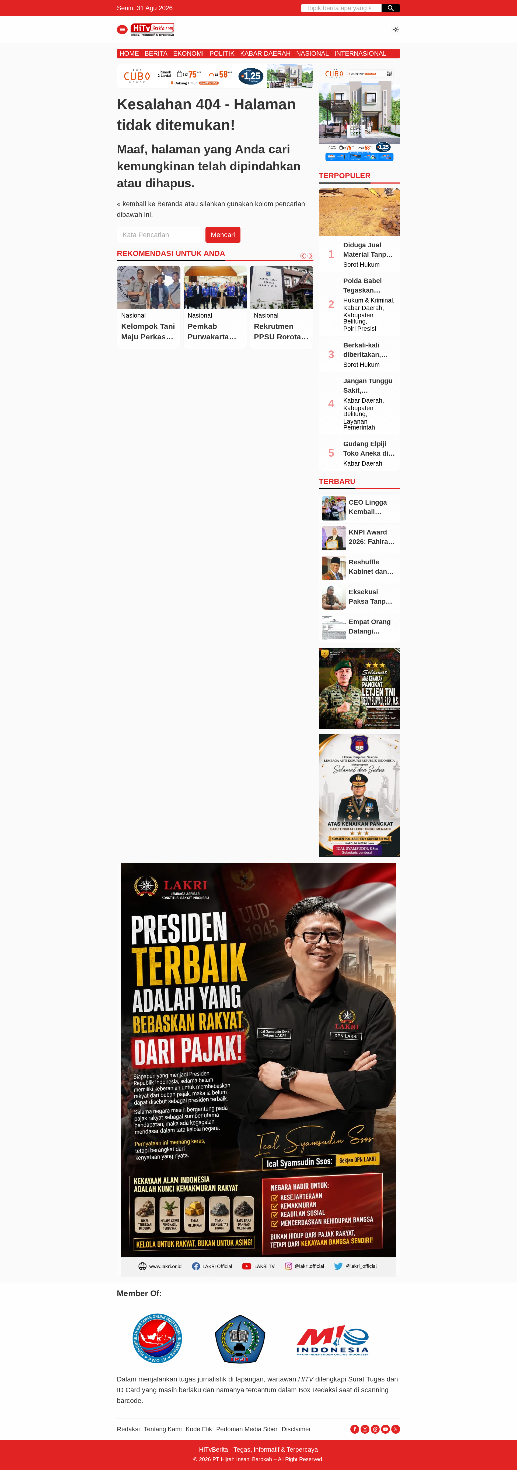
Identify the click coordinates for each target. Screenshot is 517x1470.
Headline (133, 316)
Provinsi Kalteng (143, 331)
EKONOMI (188, 53)
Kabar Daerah (140, 323)
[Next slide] (310, 256)
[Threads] (375, 1429)
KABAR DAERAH (265, 53)
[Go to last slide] (303, 256)
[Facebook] (354, 1429)
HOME (129, 53)
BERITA (156, 53)
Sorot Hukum (361, 265)
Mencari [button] (223, 234)
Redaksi (128, 1429)
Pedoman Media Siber (247, 1429)
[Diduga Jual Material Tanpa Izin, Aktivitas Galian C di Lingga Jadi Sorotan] (359, 212)
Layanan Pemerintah (359, 425)
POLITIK (222, 53)
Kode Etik (199, 1429)
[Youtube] (385, 1429)
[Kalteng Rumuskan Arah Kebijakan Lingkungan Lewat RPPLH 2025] (148, 287)
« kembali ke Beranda (150, 204)
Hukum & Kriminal (368, 301)
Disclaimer (296, 1429)
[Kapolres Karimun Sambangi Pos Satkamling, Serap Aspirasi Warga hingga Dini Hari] (281, 287)
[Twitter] (395, 1429)
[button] (391, 8)
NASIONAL (312, 53)
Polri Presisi (359, 329)
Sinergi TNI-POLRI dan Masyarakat (280, 326)
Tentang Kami (163, 1429)
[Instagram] (365, 1429)
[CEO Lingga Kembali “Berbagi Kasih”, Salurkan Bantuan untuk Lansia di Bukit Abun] (334, 508)
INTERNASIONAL (360, 53)
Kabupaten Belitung (358, 318)
